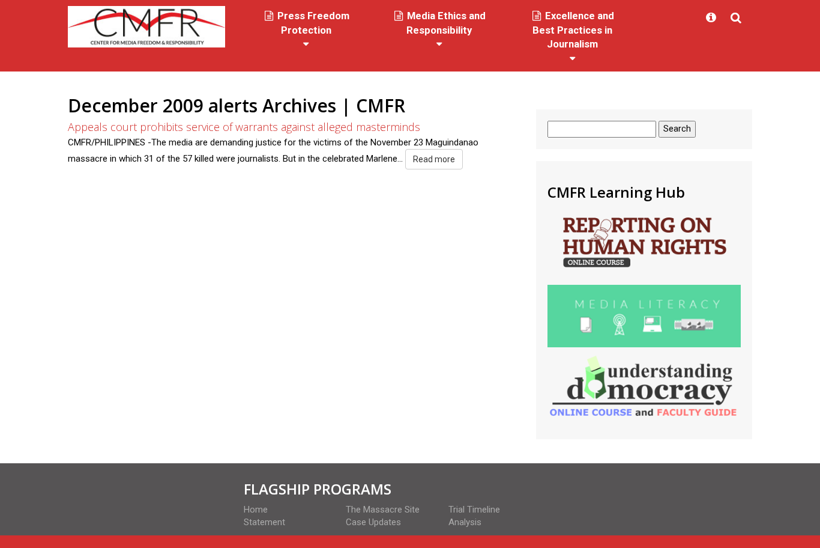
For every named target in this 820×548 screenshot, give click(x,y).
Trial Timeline (474, 509)
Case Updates (373, 522)
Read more (434, 159)
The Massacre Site (383, 509)
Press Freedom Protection (312, 23)
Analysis (464, 522)
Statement (264, 522)
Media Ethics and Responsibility (445, 23)
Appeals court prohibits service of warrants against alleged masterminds (244, 127)
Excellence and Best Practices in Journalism (573, 30)
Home (256, 509)
